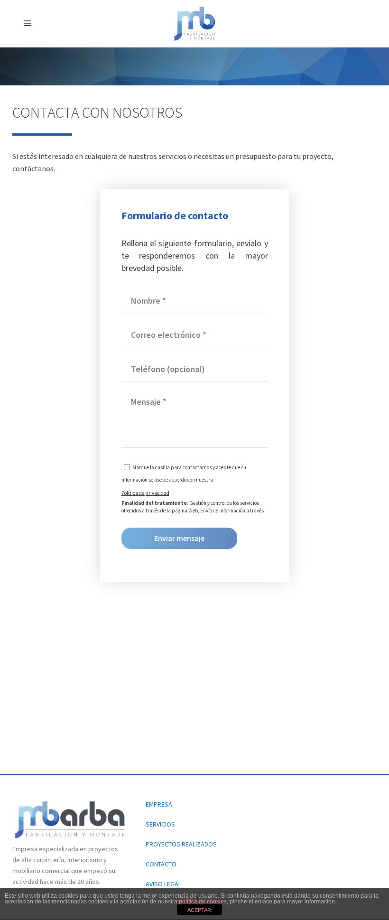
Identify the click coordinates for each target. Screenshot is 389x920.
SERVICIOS (160, 824)
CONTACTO (161, 864)
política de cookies (203, 901)
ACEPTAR (199, 910)
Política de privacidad (145, 493)
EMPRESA (159, 804)
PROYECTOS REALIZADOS (181, 844)
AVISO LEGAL (163, 884)
